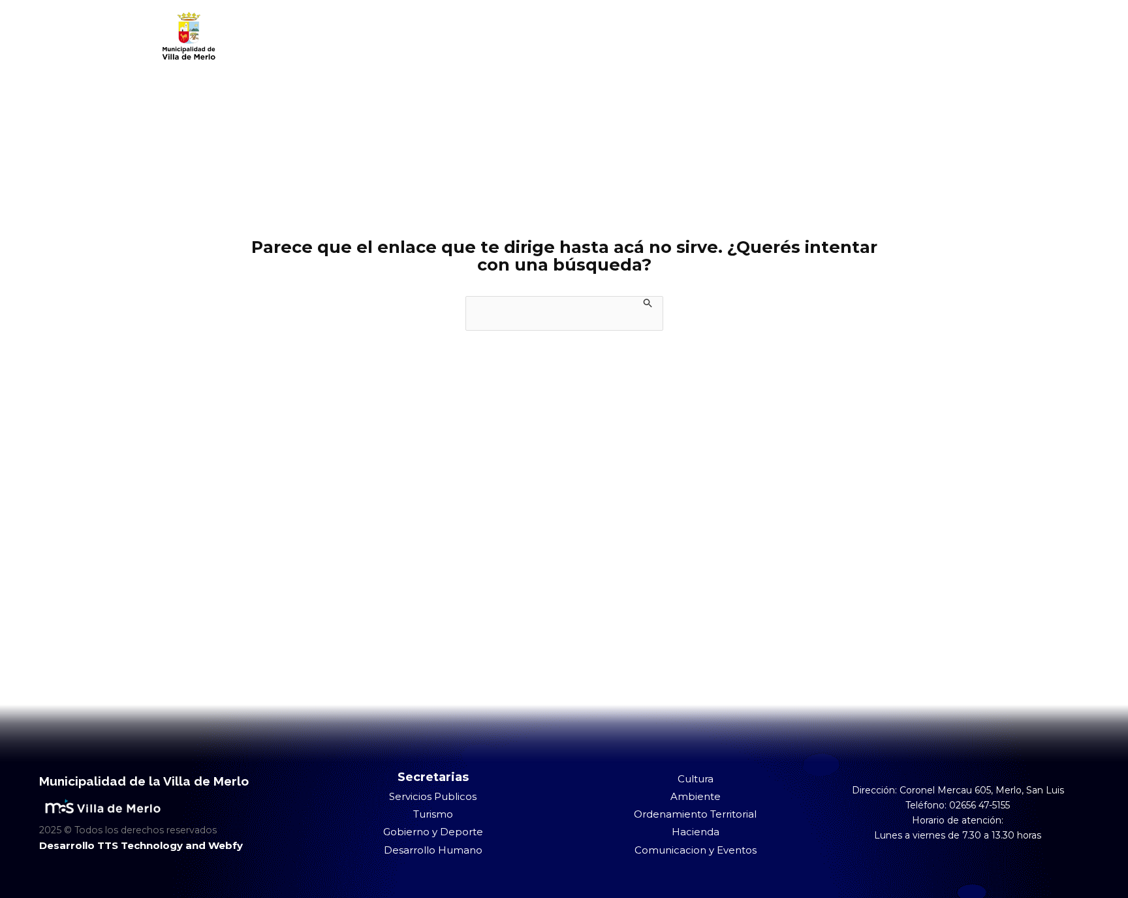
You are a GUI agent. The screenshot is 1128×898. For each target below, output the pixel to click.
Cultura (695, 779)
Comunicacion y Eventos (695, 850)
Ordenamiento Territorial (695, 814)
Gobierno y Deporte (433, 831)
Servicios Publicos (433, 796)
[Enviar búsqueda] (648, 302)
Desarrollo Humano (433, 850)
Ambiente (695, 796)
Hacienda (695, 831)
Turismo (433, 814)
